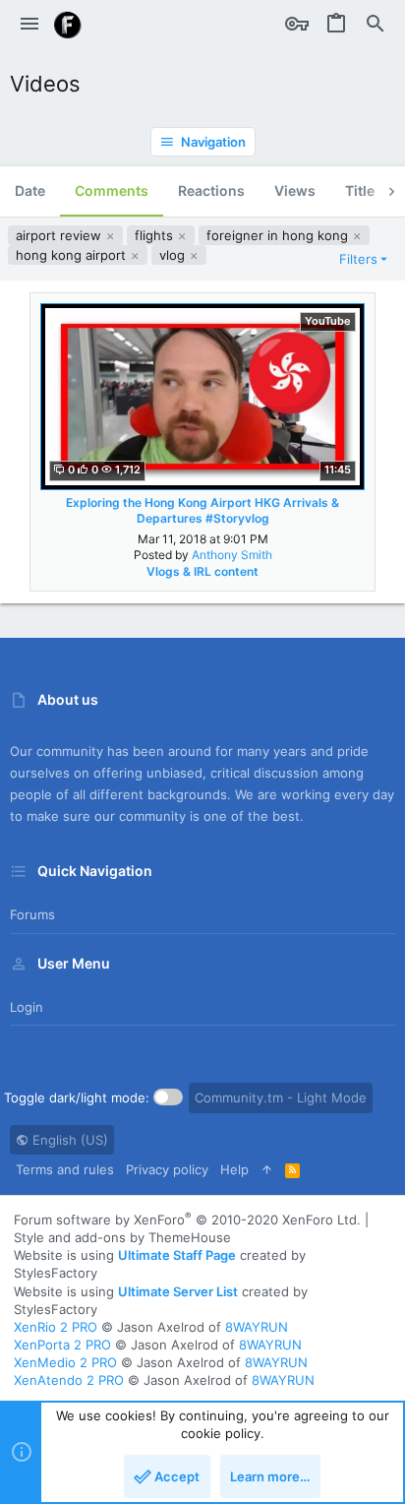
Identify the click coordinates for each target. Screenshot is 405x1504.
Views (295, 190)
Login (26, 1007)
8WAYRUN (256, 1327)
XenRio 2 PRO (55, 1327)
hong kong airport (73, 255)
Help (234, 1169)
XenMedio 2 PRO (65, 1362)
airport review (60, 235)
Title (360, 190)
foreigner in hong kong (279, 235)
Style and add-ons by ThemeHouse (122, 1237)
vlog (174, 255)
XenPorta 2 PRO (62, 1344)
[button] (29, 24)
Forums (32, 914)
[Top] (267, 1169)
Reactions (211, 190)
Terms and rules (65, 1169)
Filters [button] (358, 259)
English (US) (68, 1140)
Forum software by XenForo (187, 1219)
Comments (111, 190)
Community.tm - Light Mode (281, 1097)
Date (30, 190)
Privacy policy (167, 1169)
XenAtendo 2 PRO (69, 1380)
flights (156, 235)
